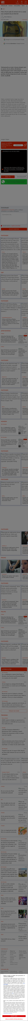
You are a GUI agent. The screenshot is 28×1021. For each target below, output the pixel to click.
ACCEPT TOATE (14, 1016)
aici (12, 993)
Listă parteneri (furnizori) (7, 1013)
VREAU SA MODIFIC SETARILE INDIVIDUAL (14, 1019)
